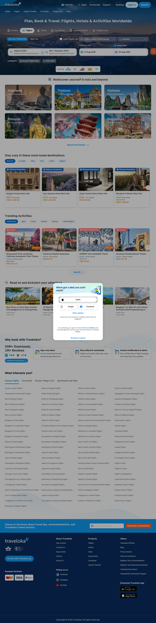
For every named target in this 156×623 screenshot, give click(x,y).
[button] (78, 313)
